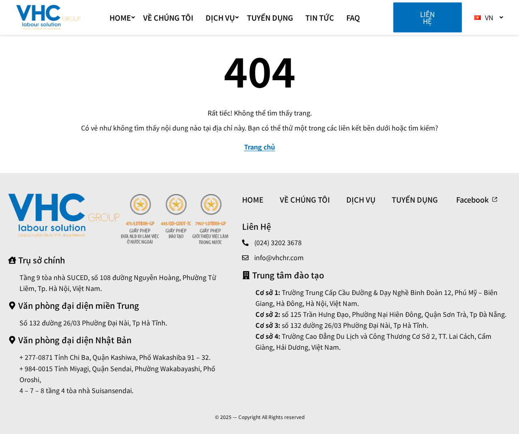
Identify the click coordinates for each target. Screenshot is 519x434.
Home (120, 17)
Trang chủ (259, 147)
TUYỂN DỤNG (270, 17)
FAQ (353, 17)
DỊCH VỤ (220, 17)
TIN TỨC (319, 17)
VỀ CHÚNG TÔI (168, 17)
